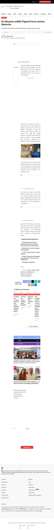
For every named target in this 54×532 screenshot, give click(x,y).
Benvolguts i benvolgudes (28, 262)
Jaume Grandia (9, 36)
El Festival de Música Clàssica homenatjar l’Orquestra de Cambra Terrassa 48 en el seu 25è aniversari (30, 244)
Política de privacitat (33, 522)
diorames (29, 270)
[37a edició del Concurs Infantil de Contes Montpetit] (23, 293)
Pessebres (23, 273)
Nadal (28, 272)
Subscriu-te (27, 447)
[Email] (29, 284)
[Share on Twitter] (12, 32)
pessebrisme (29, 273)
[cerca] (27, 10)
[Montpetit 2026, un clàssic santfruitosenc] (30, 293)
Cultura (4, 17)
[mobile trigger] (2, 7)
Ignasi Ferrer (24, 272)
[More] (18, 32)
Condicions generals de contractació (16, 522)
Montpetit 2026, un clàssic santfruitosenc (30, 300)
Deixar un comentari (34, 326)
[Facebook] (27, 337)
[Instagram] (27, 343)
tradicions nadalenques (26, 275)
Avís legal (26, 522)
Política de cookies (42, 522)
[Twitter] (27, 340)
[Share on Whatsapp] (36, 281)
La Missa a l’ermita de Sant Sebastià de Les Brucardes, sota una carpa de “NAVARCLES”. (30, 258)
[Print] (16, 32)
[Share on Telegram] (39, 281)
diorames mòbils (35, 270)
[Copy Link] (14, 32)
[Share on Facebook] (9, 32)
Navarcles (32, 272)
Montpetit (17, 294)
